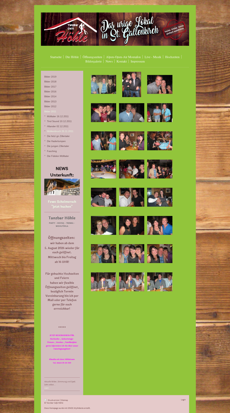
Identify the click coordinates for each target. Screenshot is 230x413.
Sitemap (64, 400)
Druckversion (53, 400)
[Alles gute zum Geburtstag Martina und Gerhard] (103, 253)
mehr (46, 388)
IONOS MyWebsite (76, 408)
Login (183, 399)
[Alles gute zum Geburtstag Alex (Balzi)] (131, 281)
